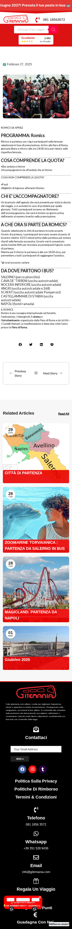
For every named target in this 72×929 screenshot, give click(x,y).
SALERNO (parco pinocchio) (20, 277)
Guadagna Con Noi (35, 922)
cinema (37, 316)
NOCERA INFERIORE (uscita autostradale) (31, 285)
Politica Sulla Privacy (36, 781)
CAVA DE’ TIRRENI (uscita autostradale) (29, 281)
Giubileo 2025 (17, 660)
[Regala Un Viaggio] (36, 881)
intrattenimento (11, 320)
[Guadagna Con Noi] (35, 915)
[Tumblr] (43, 769)
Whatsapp (36, 841)
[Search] (53, 29)
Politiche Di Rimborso (36, 789)
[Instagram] (32, 769)
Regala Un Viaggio (36, 889)
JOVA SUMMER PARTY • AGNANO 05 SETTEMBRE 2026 (23, 906)
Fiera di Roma (19, 327)
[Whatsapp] (36, 833)
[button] (20, 344)
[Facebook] (22, 769)
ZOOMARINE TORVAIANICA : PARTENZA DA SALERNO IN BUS (35, 545)
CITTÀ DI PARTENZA (23, 473)
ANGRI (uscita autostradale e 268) (25, 288)
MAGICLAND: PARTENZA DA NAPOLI (31, 615)
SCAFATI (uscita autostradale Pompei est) (31, 292)
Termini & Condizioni (36, 797)
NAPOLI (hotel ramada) (17, 304)
